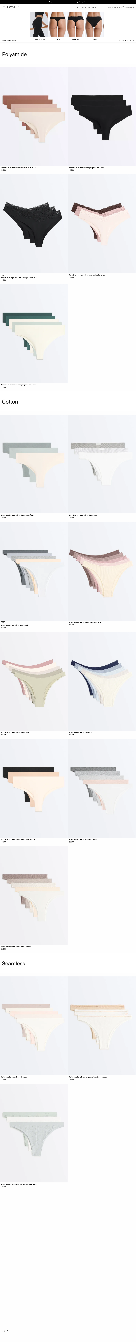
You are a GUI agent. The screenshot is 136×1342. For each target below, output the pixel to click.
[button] (127, 7)
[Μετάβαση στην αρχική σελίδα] (13, 7)
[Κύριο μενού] (4, 7)
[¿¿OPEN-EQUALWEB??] (5, 1330)
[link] (109, 7)
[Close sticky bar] (133, 2)
